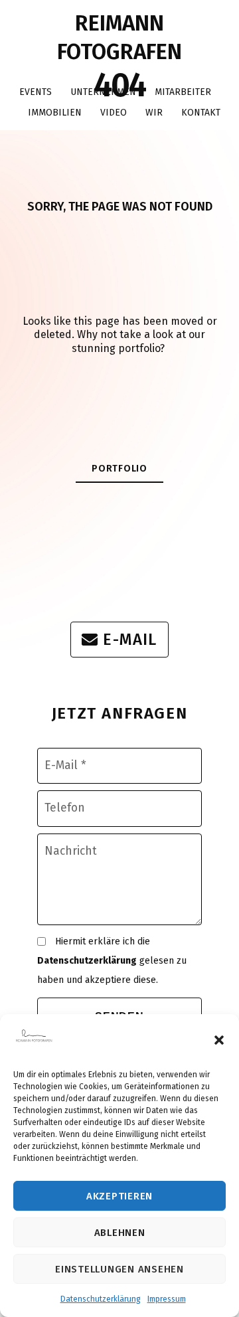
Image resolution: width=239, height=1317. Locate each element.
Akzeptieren (119, 1196)
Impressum (166, 1299)
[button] (219, 1040)
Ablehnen (119, 1233)
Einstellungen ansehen (119, 1269)
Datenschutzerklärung (100, 1299)
